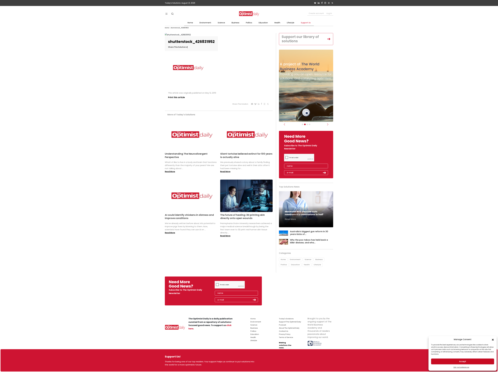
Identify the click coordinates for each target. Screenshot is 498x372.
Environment (205, 22)
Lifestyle (290, 22)
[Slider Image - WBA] (305, 124)
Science (221, 22)
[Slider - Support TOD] (307, 124)
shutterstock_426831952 (180, 28)
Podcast (282, 325)
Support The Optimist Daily (290, 322)
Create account (316, 13)
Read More (170, 171)
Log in (329, 13)
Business (235, 22)
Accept (462, 361)
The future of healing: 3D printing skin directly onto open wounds (242, 216)
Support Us (306, 22)
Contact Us (283, 331)
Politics (249, 22)
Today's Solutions (286, 318)
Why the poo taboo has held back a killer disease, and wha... (309, 241)
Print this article (176, 97)
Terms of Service (286, 337)
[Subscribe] (302, 124)
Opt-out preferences (461, 367)
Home (190, 22)
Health (277, 22)
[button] (493, 339)
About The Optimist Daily (289, 328)
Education (263, 22)
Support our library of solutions (300, 39)
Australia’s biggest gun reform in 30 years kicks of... (309, 233)
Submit (324, 173)
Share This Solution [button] (177, 47)
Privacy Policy (284, 334)
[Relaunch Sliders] (309, 124)
